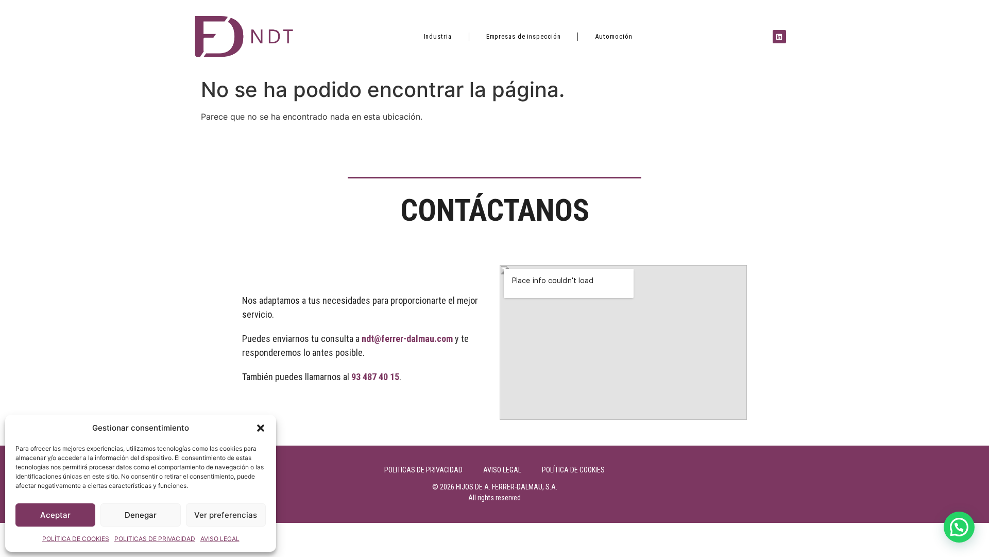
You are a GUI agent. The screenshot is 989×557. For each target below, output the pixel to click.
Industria (438, 36)
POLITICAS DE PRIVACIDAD (154, 539)
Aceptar (55, 515)
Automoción (613, 36)
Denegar (141, 515)
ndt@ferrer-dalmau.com (407, 338)
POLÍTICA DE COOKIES (75, 539)
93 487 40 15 (375, 376)
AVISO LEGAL (220, 539)
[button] (260, 428)
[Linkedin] (779, 36)
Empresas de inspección (523, 36)
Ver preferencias (225, 515)
